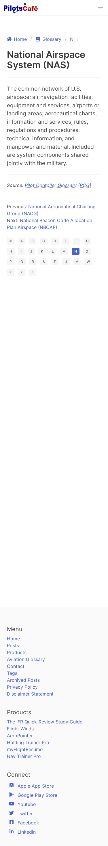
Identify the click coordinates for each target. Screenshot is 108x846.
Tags (12, 673)
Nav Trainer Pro (24, 756)
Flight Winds (20, 729)
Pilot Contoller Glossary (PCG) (58, 185)
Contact (15, 666)
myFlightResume (25, 749)
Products (16, 652)
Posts (13, 645)
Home (13, 638)
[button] (100, 7)
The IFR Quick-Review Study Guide (44, 722)
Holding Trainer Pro (28, 742)
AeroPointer (20, 735)
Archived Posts (23, 680)
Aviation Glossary (26, 659)
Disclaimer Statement (30, 694)
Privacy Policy (22, 687)
